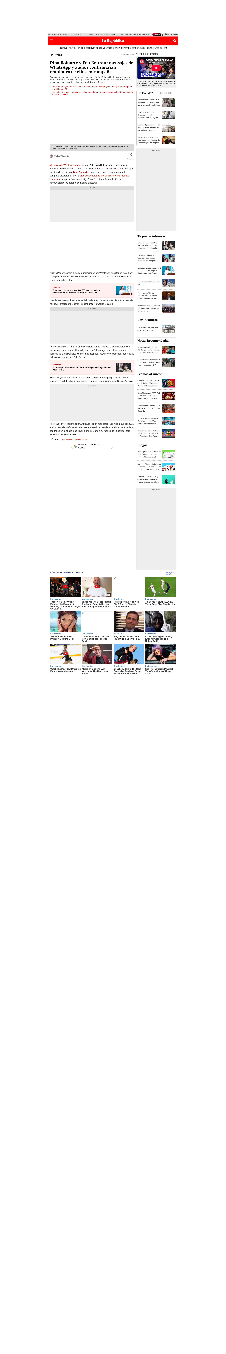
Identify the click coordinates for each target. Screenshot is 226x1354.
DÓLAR (149, 48)
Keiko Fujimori (76, 34)
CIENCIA (116, 48)
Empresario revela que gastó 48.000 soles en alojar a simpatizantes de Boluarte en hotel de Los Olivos (76, 291)
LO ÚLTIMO (63, 48)
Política (56, 54)
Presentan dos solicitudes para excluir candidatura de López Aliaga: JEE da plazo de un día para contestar (92, 93)
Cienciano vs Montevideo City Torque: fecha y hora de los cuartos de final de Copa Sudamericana (148, 351)
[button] (51, 41)
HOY (49, 34)
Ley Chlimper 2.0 (91, 34)
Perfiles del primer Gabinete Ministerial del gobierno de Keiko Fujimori (148, 308)
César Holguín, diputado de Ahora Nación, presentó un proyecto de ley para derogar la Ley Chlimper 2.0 (92, 88)
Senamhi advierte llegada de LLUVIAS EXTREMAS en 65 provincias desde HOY (149, 362)
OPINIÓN (81, 48)
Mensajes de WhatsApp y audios (66, 165)
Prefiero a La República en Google (90, 446)
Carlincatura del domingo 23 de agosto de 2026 (148, 329)
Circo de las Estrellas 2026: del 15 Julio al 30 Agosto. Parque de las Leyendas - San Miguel (148, 384)
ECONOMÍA (90, 48)
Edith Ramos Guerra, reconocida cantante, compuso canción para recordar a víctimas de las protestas (147, 260)
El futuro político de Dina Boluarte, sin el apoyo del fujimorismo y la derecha (82, 368)
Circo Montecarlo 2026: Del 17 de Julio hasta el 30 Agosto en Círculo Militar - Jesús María (148, 397)
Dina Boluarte (80, 172)
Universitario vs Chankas (148, 34)
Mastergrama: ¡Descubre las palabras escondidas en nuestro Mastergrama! (149, 454)
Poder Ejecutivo (81, 439)
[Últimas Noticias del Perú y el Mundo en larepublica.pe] (113, 41)
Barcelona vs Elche (107, 34)
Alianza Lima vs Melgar (127, 34)
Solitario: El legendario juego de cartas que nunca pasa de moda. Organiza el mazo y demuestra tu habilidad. (149, 468)
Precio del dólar (60, 34)
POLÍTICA (72, 48)
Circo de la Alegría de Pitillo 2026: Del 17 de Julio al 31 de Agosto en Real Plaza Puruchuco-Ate (148, 435)
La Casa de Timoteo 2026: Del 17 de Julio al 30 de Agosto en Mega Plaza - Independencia (148, 422)
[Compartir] (130, 154)
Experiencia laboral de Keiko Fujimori (149, 283)
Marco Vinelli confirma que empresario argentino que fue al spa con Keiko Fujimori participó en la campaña (149, 104)
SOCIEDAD (100, 48)
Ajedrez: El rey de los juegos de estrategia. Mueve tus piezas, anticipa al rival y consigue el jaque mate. (148, 481)
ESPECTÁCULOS (139, 48)
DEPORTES (126, 48)
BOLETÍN (163, 48)
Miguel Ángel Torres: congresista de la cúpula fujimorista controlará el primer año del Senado (147, 297)
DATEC (156, 48)
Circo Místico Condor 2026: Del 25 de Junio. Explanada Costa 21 (148, 408)
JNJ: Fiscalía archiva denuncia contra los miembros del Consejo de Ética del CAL (148, 116)
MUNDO (109, 48)
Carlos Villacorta (61, 156)
